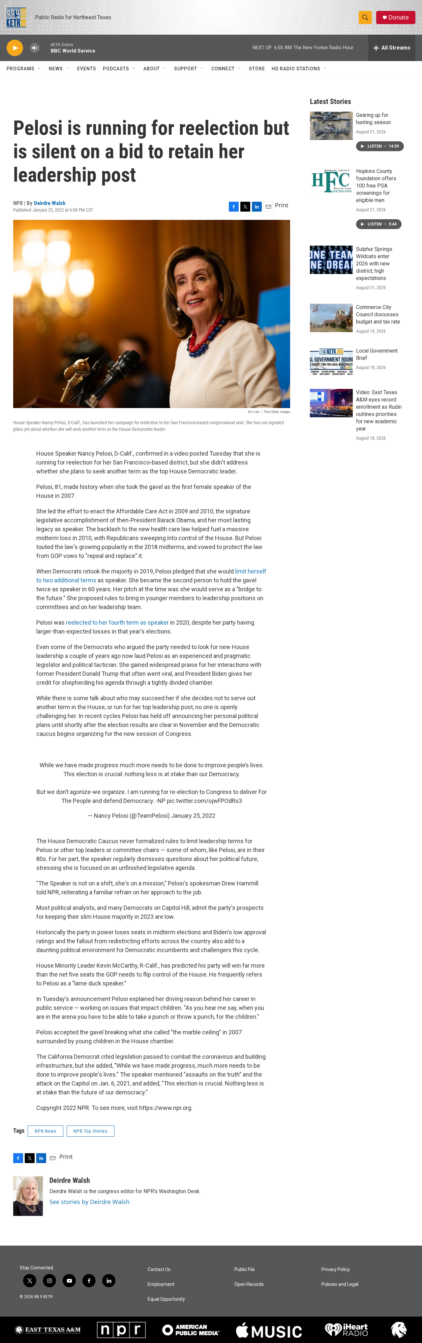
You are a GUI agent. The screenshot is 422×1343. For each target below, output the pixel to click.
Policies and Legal (339, 1284)
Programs (21, 68)
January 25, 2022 (193, 815)
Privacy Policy (335, 1269)
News (56, 68)
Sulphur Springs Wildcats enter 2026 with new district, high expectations (374, 263)
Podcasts (116, 68)
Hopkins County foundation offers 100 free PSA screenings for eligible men (376, 185)
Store (257, 68)
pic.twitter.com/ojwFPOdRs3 (204, 800)
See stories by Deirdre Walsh (89, 1202)
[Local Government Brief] (331, 361)
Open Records (249, 1284)
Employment (161, 1284)
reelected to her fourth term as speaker (117, 622)
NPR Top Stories (90, 1131)
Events (86, 68)
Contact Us (159, 1269)
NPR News (45, 1131)
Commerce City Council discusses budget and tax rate (378, 314)
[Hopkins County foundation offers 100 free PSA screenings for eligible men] (331, 182)
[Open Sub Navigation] (39, 68)
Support (185, 68)
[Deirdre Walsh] (28, 1196)
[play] (15, 48)
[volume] (34, 48)
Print (281, 205)
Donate (398, 17)
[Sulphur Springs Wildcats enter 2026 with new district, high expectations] (331, 260)
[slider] (45, 47)
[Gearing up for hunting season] (331, 126)
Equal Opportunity (166, 1299)
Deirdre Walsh (49, 203)
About (151, 68)
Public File (244, 1269)
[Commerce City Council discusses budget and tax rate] (331, 318)
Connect (223, 68)
